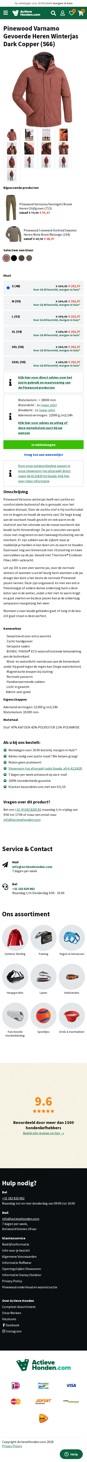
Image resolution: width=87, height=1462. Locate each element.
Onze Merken (11, 1313)
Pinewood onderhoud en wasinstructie (29, 1287)
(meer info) (48, 405)
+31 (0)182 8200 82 (28, 809)
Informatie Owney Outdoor (21, 1275)
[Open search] (53, 13)
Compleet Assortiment (19, 1307)
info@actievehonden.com (22, 820)
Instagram (13, 1331)
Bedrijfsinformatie (15, 1244)
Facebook (12, 1325)
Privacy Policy (12, 1281)
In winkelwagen (43, 445)
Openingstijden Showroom (21, 1269)
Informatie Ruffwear (16, 1262)
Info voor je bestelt (16, 1250)
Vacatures (9, 1319)
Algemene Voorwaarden (19, 1256)
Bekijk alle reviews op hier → (43, 1133)
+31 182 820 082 (23, 889)
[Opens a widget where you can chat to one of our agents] (71, 1454)
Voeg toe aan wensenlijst (43, 454)
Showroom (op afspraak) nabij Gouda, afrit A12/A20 (45, 768)
